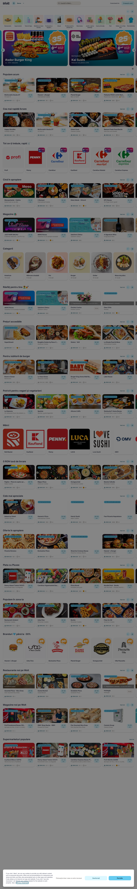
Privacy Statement (22, 883)
